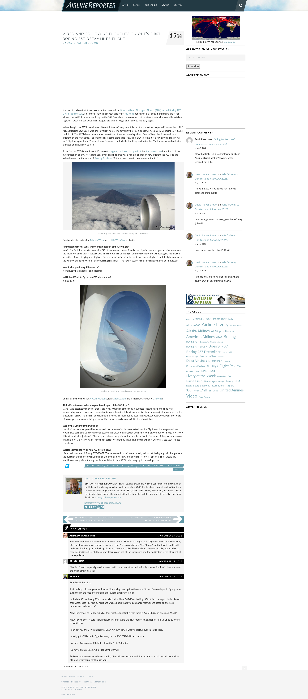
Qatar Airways (218, 382)
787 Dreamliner (95, 466)
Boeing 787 (144, 466)
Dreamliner (215, 361)
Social (137, 5)
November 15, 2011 (170, 536)
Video (191, 396)
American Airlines (200, 337)
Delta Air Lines (196, 360)
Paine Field (194, 381)
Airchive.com (119, 399)
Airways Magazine (98, 399)
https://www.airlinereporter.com (102, 503)
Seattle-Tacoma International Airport (213, 385)
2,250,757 (229, 42)
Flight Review (230, 366)
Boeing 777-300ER (196, 347)
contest (220, 357)
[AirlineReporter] (91, 6)
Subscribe (151, 5)
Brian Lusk (76, 561)
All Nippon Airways (117, 466)
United (215, 391)
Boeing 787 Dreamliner (203, 352)
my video (129, 114)
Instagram (88, 682)
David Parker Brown (82, 43)
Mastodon (100, 682)
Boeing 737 (192, 342)
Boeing (230, 337)
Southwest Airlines (198, 390)
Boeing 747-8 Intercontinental (211, 342)
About (165, 5)
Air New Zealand (236, 325)
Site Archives (68, 694)
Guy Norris (176, 466)
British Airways (192, 357)
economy (226, 361)
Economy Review (195, 366)
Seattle (189, 386)
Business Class (208, 356)
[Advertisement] (123, 23)
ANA (133, 466)
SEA (237, 381)
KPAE (204, 371)
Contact (90, 677)
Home (124, 5)
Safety (229, 381)
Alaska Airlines (198, 331)
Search (177, 5)
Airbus (231, 319)
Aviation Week (97, 240)
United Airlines (232, 390)
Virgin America (204, 397)
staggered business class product (125, 151)
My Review (221, 376)
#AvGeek (190, 319)
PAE (230, 376)
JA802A (178, 470)
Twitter (65, 682)
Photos (207, 381)
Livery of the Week (201, 376)
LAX (212, 371)
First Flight (212, 366)
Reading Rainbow (103, 158)
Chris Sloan (160, 466)
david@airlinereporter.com (108, 497)
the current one (154, 151)
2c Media (157, 399)
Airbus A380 (193, 325)
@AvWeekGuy (118, 240)
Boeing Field (227, 352)
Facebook (76, 682)
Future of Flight (192, 371)
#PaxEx (199, 319)
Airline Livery (215, 324)
